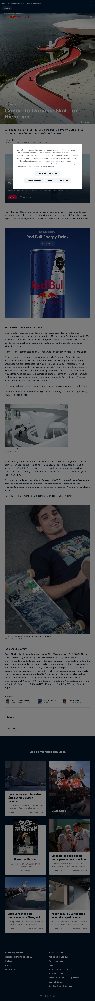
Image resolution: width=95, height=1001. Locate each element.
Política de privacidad (65, 164)
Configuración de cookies (47, 173)
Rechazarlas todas (34, 180)
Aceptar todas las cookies (58, 180)
